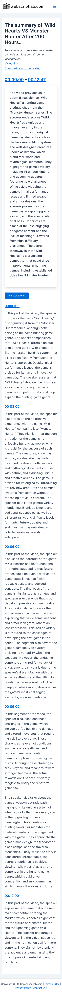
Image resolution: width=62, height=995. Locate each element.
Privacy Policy (23, 987)
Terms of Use (52, 984)
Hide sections (17, 295)
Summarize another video (23, 68)
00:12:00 (12, 896)
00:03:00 (12, 406)
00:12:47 (37, 79)
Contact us (39, 987)
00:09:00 (12, 707)
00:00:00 (14, 79)
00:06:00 (12, 547)
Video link (11, 63)
